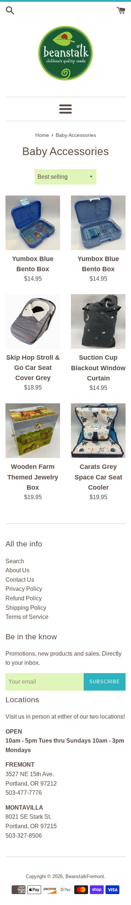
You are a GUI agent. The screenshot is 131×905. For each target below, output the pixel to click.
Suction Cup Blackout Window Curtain (98, 368)
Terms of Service (26, 617)
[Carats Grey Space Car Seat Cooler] (98, 430)
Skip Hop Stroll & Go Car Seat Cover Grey (33, 368)
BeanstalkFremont (85, 876)
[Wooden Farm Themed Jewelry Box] (32, 430)
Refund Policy (23, 598)
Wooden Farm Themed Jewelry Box (32, 477)
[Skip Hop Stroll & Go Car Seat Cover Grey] (32, 321)
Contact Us (19, 580)
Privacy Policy (23, 589)
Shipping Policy (25, 608)
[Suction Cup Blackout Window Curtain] (98, 321)
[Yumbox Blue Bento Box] (32, 222)
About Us (17, 570)
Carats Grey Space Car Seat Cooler (98, 477)
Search (14, 561)
